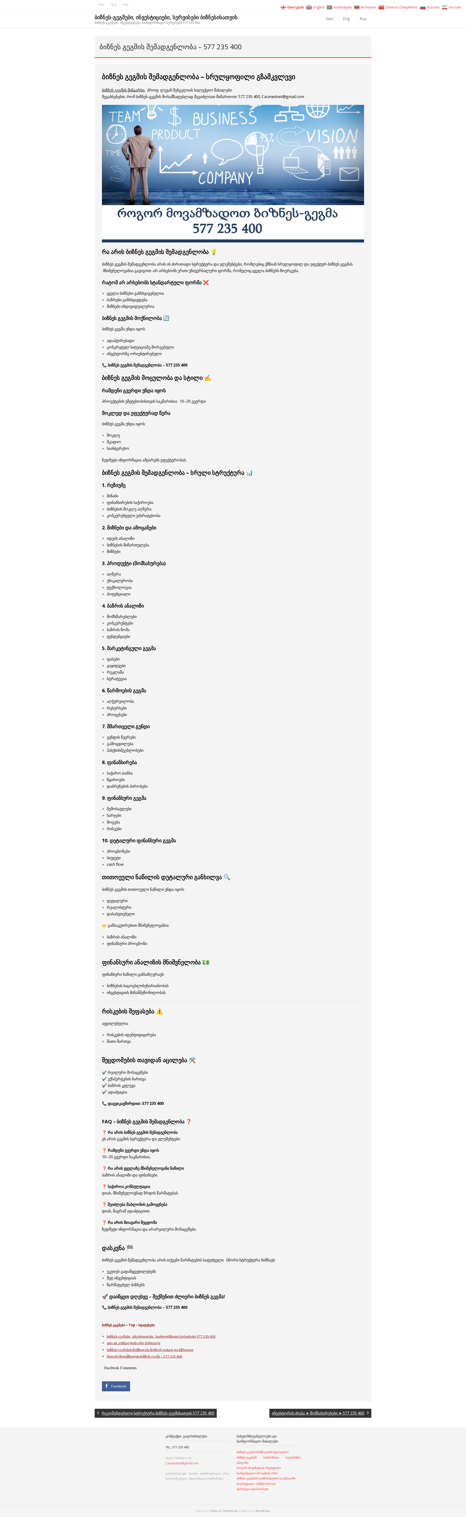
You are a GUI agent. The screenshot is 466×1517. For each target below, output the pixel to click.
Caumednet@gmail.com (182, 1463)
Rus (126, 4)
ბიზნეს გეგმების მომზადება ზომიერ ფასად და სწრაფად (150, 1350)
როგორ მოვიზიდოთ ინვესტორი (259, 1468)
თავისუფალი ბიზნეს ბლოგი (256, 1484)
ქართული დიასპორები (252, 1489)
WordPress (263, 1511)
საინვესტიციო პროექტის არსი (257, 1473)
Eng (113, 4)
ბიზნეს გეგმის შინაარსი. (123, 90)
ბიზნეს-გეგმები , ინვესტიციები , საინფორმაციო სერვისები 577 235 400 (161, 1336)
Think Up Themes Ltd (224, 1511)
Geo (101, 4)
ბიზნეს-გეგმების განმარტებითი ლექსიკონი (266, 1478)
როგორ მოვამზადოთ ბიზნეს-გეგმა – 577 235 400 (144, 1356)
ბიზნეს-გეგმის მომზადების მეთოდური (263, 1452)
